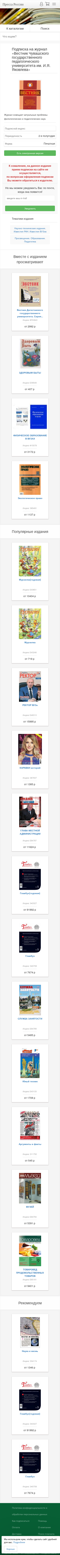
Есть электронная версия (30, 153)
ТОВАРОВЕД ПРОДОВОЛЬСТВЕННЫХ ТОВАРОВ (30, 1272)
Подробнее (19, 1542)
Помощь (42, 1521)
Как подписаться (20, 1521)
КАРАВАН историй (30, 767)
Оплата (16, 1527)
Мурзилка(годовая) (30, 579)
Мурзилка (30, 642)
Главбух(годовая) (30, 893)
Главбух (30, 955)
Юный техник (30, 1081)
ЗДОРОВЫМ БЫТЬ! (30, 372)
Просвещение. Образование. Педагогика (30, 240)
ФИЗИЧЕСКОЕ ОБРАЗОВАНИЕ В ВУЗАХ (30, 437)
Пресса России (13, 4)
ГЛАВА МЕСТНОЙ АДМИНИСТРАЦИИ (30, 832)
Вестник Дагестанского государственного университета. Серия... (30, 313)
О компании (44, 1527)
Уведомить (30, 208)
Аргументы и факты (30, 1144)
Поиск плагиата (46, 1534)
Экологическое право (30, 498)
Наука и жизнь (30, 1351)
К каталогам (15, 28)
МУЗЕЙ (30, 1206)
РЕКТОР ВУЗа (30, 705)
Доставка (16, 1534)
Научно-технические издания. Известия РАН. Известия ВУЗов (30, 230)
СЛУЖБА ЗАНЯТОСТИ (30, 1018)
